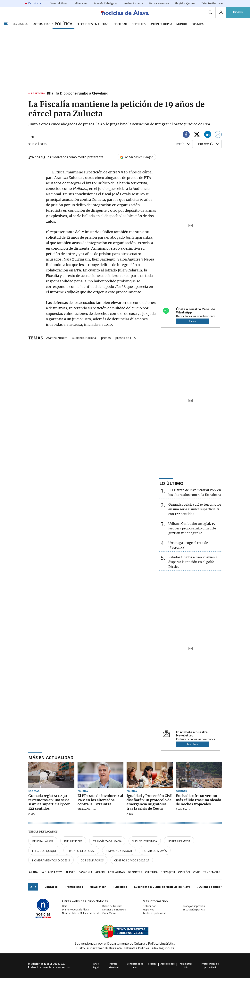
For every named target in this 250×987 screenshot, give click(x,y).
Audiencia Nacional (84, 337)
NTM (31, 813)
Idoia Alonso (183, 809)
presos (106, 337)
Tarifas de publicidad (154, 913)
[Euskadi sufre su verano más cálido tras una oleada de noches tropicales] (199, 775)
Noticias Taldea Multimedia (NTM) (80, 913)
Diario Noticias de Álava (75, 909)
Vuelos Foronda (144, 841)
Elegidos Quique (44, 851)
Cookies (152, 963)
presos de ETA (125, 337)
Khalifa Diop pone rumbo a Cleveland (77, 93)
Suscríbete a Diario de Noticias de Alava (162, 887)
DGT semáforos (92, 860)
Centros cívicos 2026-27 (131, 860)
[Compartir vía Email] (218, 135)
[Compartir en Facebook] (186, 135)
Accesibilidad (168, 963)
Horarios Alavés (154, 851)
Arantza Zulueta (56, 337)
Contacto (51, 887)
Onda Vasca (109, 913)
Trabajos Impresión (194, 906)
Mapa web (148, 909)
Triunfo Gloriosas (81, 851)
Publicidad (120, 887)
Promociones (74, 887)
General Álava (43, 841)
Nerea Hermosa (179, 841)
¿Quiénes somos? (209, 887)
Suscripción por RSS (194, 909)
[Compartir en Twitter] (196, 135)
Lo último (171, 483)
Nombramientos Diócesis (51, 860)
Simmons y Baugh (119, 851)
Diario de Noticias (112, 906)
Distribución (149, 906)
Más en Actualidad (50, 757)
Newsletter (98, 887)
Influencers (73, 841)
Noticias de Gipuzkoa (114, 909)
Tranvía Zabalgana (107, 841)
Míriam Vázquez (88, 809)
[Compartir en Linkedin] (207, 135)
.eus (33, 887)
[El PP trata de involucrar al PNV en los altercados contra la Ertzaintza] (101, 775)
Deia (64, 906)
